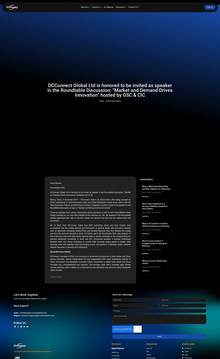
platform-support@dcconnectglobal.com (38, 315)
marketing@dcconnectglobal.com (33, 313)
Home (101, 101)
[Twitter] (24, 326)
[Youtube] (27, 326)
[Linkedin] (15, 326)
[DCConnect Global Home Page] (12, 7)
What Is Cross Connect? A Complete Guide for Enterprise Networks (154, 243)
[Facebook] (21, 326)
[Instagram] (18, 326)
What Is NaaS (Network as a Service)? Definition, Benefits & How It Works (154, 206)
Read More (145, 196)
